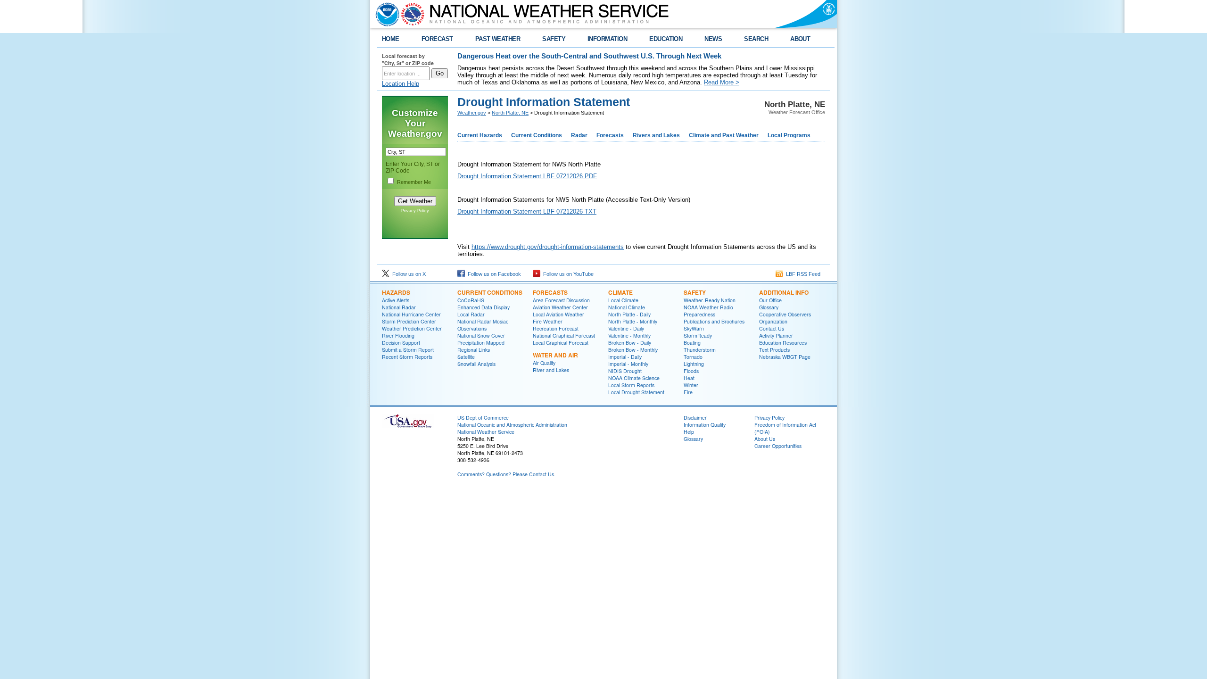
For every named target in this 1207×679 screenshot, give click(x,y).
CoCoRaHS (470, 300)
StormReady (698, 335)
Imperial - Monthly (628, 363)
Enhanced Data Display (483, 307)
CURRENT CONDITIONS (489, 292)
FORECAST (437, 38)
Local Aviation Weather (558, 314)
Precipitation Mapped (480, 342)
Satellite (466, 356)
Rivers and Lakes (656, 135)
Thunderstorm (700, 349)
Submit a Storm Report (408, 349)
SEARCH (756, 38)
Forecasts (610, 135)
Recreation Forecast (556, 328)
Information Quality (705, 424)
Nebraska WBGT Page (784, 356)
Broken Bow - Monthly (633, 349)
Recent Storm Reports (407, 356)
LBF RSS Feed (801, 274)
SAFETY (553, 38)
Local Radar (471, 314)
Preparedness (699, 314)
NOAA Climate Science (634, 377)
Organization (773, 321)
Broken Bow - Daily (629, 342)
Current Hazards (479, 135)
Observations (472, 328)
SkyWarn (694, 328)
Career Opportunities (778, 445)
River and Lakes (551, 369)
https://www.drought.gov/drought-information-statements (547, 246)
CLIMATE (620, 292)
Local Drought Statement (636, 392)
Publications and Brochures (714, 321)
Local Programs (789, 135)
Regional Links (473, 349)
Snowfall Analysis (476, 363)
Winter (691, 385)
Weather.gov (471, 113)
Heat (689, 377)
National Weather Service (485, 431)
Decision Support (401, 342)
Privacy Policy (415, 210)
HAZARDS (396, 292)
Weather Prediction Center (412, 328)
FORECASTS (550, 292)
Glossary (768, 307)
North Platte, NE (510, 113)
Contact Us (771, 328)
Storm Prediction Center (409, 321)
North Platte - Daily (629, 314)
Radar (579, 135)
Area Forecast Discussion (561, 300)
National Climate (626, 307)
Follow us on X (407, 274)
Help (689, 431)
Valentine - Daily (626, 328)
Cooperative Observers (785, 314)
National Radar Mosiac (482, 321)
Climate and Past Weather (724, 135)
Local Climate (623, 300)
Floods (691, 370)
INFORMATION (607, 38)
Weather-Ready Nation (710, 300)
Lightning (694, 363)
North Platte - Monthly (632, 321)
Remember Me (414, 182)
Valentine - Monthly (629, 335)
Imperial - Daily (625, 356)
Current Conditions (536, 135)
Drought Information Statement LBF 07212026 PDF (527, 176)
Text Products (774, 349)
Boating (692, 342)
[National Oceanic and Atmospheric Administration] (385, 14)
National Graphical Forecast (564, 335)
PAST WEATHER (498, 38)
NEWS (713, 38)
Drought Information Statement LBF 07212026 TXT (526, 211)
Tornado (693, 356)
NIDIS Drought (625, 370)
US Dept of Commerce (483, 417)
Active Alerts (395, 300)
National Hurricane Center (411, 314)
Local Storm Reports (631, 385)
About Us (764, 438)
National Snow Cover (481, 335)
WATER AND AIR (555, 355)
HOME (390, 38)
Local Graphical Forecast (560, 342)
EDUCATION (665, 38)
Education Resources (783, 342)
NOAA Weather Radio (708, 307)
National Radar (399, 307)
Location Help (400, 83)
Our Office (770, 300)
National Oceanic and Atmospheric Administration (512, 424)
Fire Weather (547, 321)
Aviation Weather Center (560, 307)
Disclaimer (695, 417)
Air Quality (544, 362)
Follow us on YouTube (567, 274)
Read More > (721, 82)
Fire (688, 392)
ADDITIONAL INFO (784, 292)
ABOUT (800, 38)
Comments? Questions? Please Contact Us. (506, 474)
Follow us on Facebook (493, 274)
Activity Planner (776, 335)
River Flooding (398, 335)
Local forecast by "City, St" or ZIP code (408, 59)
